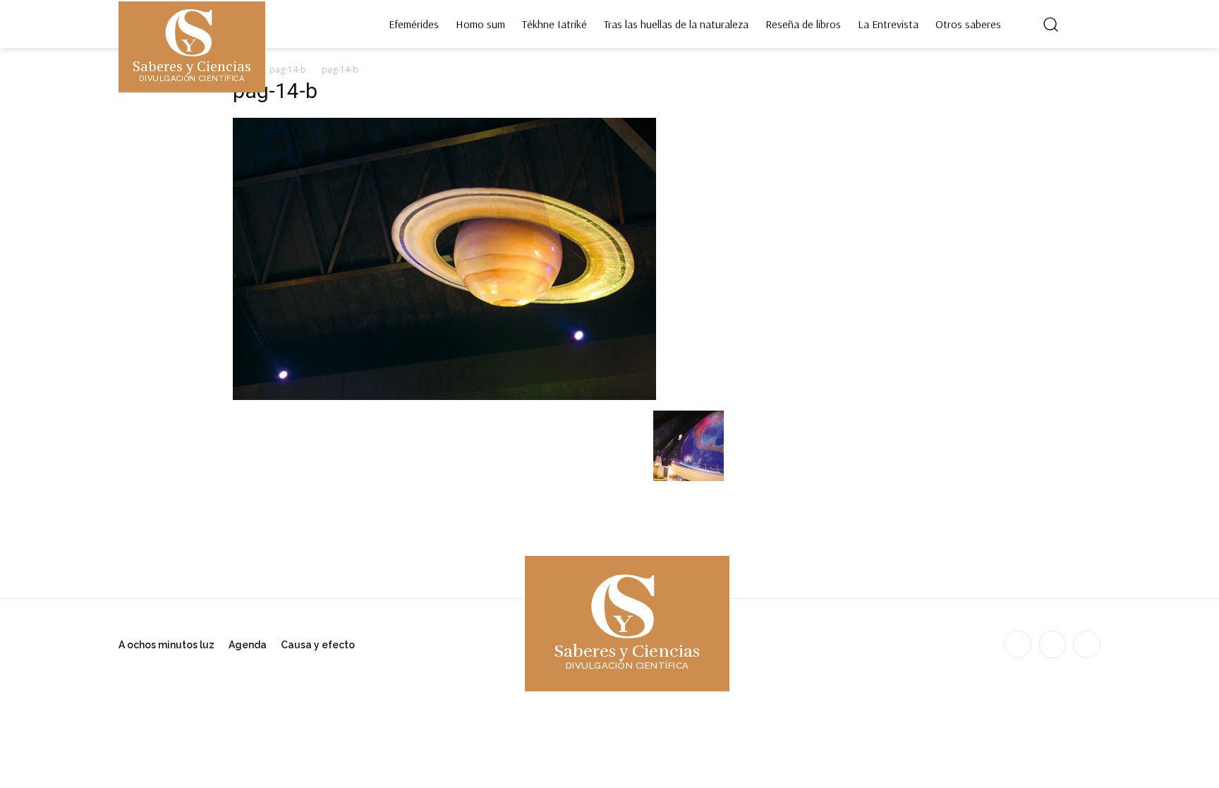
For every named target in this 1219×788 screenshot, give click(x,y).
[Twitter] (1086, 644)
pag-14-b (287, 69)
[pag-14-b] (444, 396)
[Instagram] (1052, 644)
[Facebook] (1017, 644)
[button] (1050, 24)
